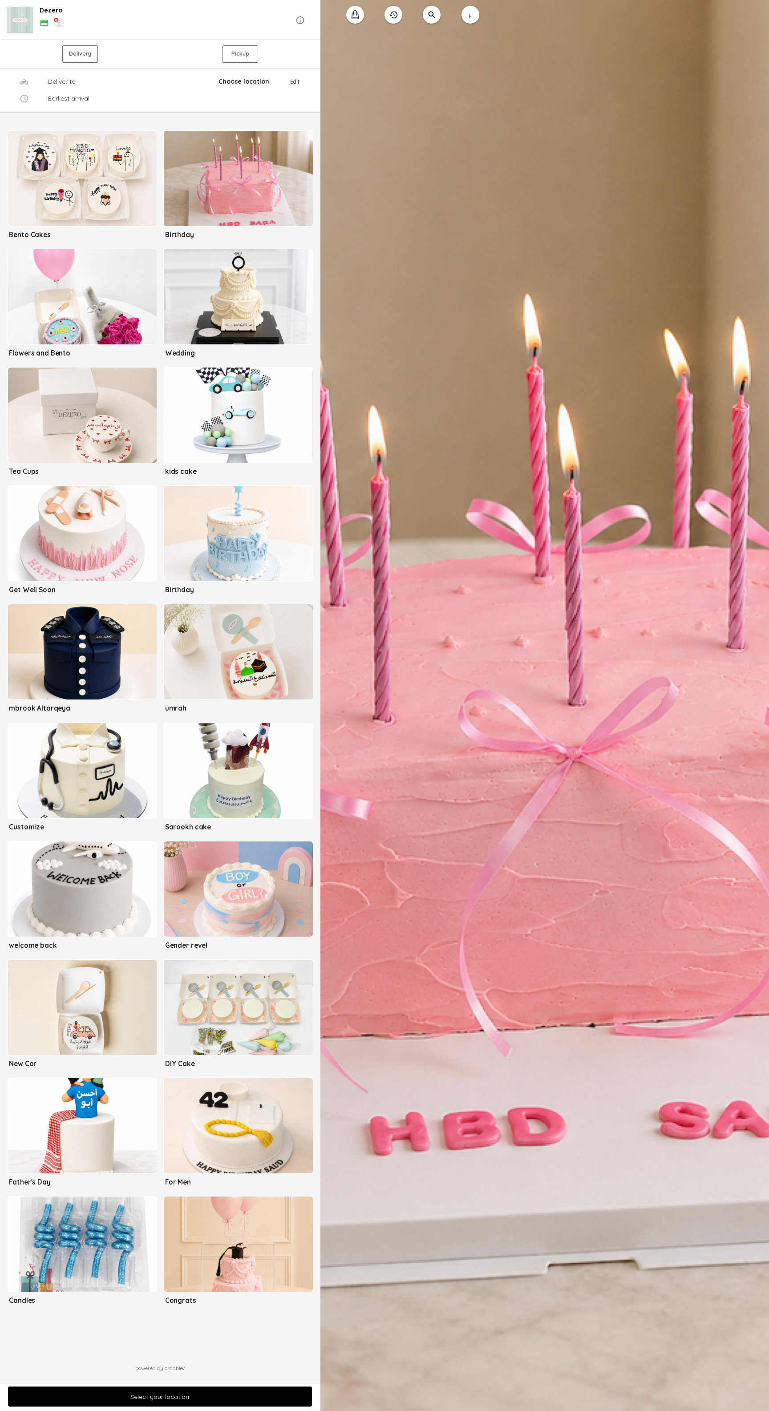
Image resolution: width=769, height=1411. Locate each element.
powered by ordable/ (160, 1368)
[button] (160, 20)
